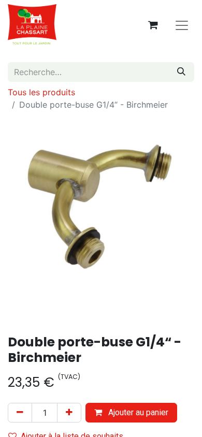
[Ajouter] (69, 413)
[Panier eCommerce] (152, 24)
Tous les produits (41, 92)
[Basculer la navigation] (181, 25)
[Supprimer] (20, 413)
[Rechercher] (181, 72)
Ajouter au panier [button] (137, 412)
